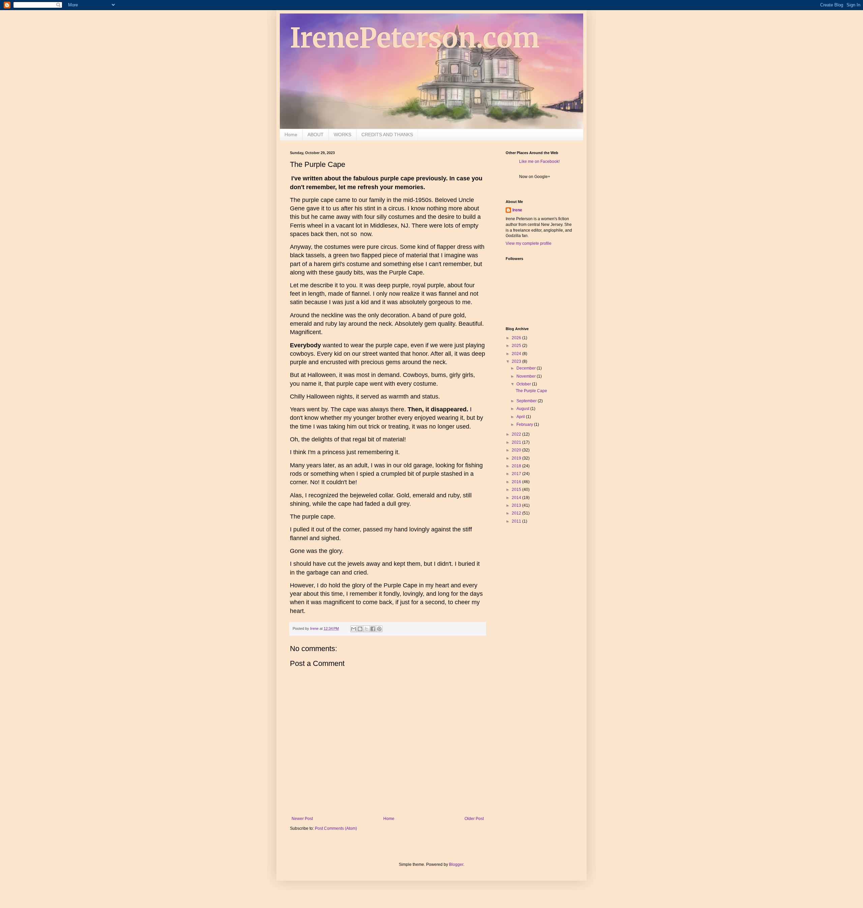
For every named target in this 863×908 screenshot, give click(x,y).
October (524, 384)
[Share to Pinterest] (379, 628)
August (523, 408)
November (526, 376)
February (525, 424)
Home (291, 134)
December (526, 368)
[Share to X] (366, 628)
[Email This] (353, 628)
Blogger (456, 864)
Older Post (474, 818)
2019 (517, 458)
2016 (517, 481)
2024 (517, 353)
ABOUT (315, 134)
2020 (517, 450)
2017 (517, 473)
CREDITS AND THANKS (387, 134)
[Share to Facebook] (372, 628)
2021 (517, 442)
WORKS (342, 134)
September (527, 401)
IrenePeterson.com (414, 38)
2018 (517, 466)
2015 (517, 489)
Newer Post (302, 818)
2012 (517, 513)
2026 (517, 337)
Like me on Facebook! (539, 161)
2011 (517, 521)
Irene (517, 210)
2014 (517, 497)
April (521, 416)
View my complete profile (529, 243)
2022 (517, 434)
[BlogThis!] (360, 628)
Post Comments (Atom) (336, 828)
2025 (517, 345)
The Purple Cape (531, 390)
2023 (517, 361)
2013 (517, 505)
